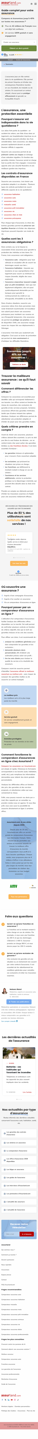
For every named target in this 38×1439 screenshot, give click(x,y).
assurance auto (10, 198)
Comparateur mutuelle (9, 1305)
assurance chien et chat (13, 215)
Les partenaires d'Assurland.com (18, 1194)
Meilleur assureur (7, 1354)
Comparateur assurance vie (10, 1325)
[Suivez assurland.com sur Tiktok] (18, 1400)
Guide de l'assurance (8, 1384)
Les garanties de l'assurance (11, 1369)
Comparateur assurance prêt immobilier (14, 1315)
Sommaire (9, 64)
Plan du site (31, 1411)
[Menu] (35, 4)
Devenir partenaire (7, 1260)
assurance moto (10, 201)
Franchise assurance (8, 1364)
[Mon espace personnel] (32, 4)
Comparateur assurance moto (11, 1310)
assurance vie (9, 211)
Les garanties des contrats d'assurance (16, 1133)
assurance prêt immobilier (14, 208)
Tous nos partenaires (19, 897)
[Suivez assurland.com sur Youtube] (12, 1400)
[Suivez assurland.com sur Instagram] (15, 1400)
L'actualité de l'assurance (16, 1210)
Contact (4, 1280)
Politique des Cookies (8, 1411)
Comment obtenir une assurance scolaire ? (15, 1349)
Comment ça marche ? (8, 1255)
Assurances (5, 1270)
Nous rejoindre (6, 1265)
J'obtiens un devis (19, 364)
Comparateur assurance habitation (13, 1300)
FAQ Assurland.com (8, 1285)
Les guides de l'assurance (16, 1178)
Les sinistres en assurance (16, 1143)
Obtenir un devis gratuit (19, 48)
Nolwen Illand (15, 989)
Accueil (10, 60)
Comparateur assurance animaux (12, 1320)
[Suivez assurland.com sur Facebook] (2, 1400)
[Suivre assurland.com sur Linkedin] (9, 1400)
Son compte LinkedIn (8, 1021)
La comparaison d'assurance (17, 1151)
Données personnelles (22, 1406)
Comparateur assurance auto (11, 1295)
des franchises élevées (19, 446)
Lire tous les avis (19, 563)
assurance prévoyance (12, 218)
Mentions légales (7, 1406)
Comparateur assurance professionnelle (14, 1334)
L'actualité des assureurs (16, 1202)
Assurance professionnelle (10, 1374)
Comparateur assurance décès (11, 1330)
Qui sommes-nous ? (8, 1250)
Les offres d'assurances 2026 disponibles (17, 1160)
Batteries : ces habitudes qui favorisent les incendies (18, 1069)
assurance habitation (12, 194)
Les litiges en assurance (15, 1169)
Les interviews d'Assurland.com (18, 1186)
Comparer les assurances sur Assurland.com (18, 766)
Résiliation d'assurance (9, 1379)
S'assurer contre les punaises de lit (13, 1344)
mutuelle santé (10, 204)
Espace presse (6, 1275)
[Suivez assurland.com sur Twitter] (5, 1400)
